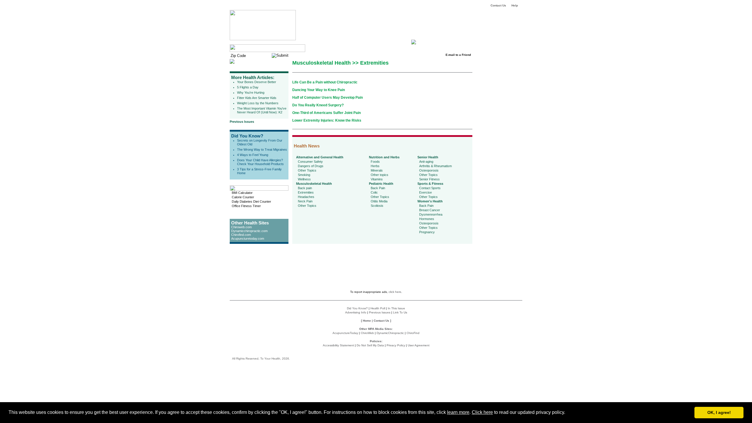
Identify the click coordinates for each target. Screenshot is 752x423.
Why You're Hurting (250, 92)
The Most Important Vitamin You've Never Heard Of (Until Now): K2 (261, 110)
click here (395, 291)
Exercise (425, 192)
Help (514, 5)
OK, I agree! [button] (719, 412)
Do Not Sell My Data (370, 345)
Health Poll (377, 308)
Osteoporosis (429, 170)
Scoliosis (377, 205)
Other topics (379, 175)
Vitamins (377, 179)
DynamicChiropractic (390, 333)
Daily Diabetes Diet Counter (251, 201)
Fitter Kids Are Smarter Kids (256, 98)
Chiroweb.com (241, 227)
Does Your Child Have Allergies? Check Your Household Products (260, 162)
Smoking (304, 175)
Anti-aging (426, 161)
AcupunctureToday (345, 333)
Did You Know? (247, 135)
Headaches (306, 197)
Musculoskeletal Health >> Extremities (340, 63)
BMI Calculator (242, 192)
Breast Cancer (429, 210)
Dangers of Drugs (310, 166)
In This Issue (396, 308)
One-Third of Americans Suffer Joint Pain (326, 113)
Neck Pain (305, 201)
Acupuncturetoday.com (247, 238)
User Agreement (418, 345)
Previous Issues (242, 121)
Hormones (426, 219)
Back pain (305, 188)
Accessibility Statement (338, 345)
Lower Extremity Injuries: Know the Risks (326, 120)
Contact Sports (430, 188)
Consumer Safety (310, 161)
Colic (374, 192)
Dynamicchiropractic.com (249, 231)
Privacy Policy (396, 345)
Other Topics (307, 170)
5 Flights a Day (247, 87)
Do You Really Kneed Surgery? (318, 105)
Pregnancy (427, 232)
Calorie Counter (243, 197)
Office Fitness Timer (246, 206)
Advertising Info (355, 312)
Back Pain (378, 188)
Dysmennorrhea (430, 214)
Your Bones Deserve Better (256, 82)
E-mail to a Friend (458, 54)
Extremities (306, 192)
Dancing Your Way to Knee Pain (318, 90)
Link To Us (400, 312)
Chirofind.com (241, 234)
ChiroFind (413, 333)
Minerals (377, 170)
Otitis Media (379, 201)
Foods (375, 161)
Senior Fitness (429, 179)
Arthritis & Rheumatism (435, 166)
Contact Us (498, 5)
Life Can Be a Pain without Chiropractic (324, 82)
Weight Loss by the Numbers (257, 103)
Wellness (304, 179)
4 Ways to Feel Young (252, 155)
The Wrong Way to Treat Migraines (262, 149)
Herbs (375, 166)
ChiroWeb (367, 333)
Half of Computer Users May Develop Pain (327, 97)
